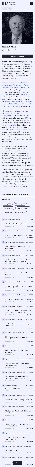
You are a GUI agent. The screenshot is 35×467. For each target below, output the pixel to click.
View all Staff (7, 8)
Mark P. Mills (10, 226)
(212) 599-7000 (6, 50)
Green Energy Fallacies (13, 388)
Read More (30, 226)
